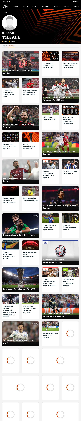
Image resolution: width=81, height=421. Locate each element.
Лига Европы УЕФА (5, 6)
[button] (56, 6)
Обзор (5, 45)
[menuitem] (16, 6)
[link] (16, 6)
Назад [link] (5, 12)
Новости (11, 45)
